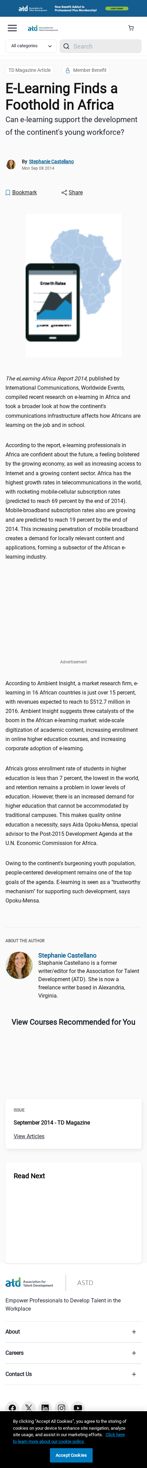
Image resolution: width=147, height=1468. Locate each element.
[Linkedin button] (45, 1408)
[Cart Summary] (133, 28)
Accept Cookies (71, 1455)
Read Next (29, 1176)
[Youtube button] (78, 1408)
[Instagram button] (61, 1408)
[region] (73, 1439)
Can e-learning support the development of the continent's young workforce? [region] (71, 126)
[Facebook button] (12, 1408)
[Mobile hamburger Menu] (12, 28)
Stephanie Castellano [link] (51, 161)
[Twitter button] (29, 1408)
